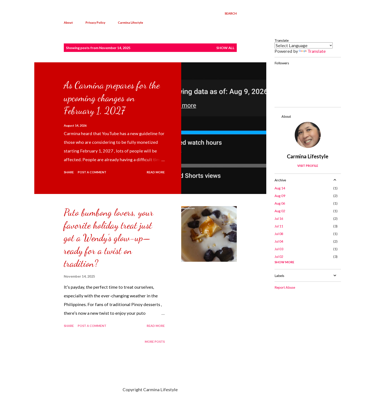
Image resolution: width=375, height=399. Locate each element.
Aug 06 (280, 203)
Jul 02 (279, 256)
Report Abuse (285, 287)
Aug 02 (280, 211)
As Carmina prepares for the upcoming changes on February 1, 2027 (112, 97)
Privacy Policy (95, 22)
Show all (225, 48)
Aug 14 (280, 188)
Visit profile (307, 165)
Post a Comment (92, 172)
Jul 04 (279, 241)
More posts (155, 341)
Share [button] (69, 172)
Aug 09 (280, 196)
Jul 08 (279, 234)
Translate (317, 51)
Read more (156, 172)
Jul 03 (279, 249)
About (68, 22)
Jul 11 (279, 226)
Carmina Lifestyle (130, 22)
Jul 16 (279, 218)
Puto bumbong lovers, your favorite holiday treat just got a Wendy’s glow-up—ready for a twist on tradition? (108, 238)
